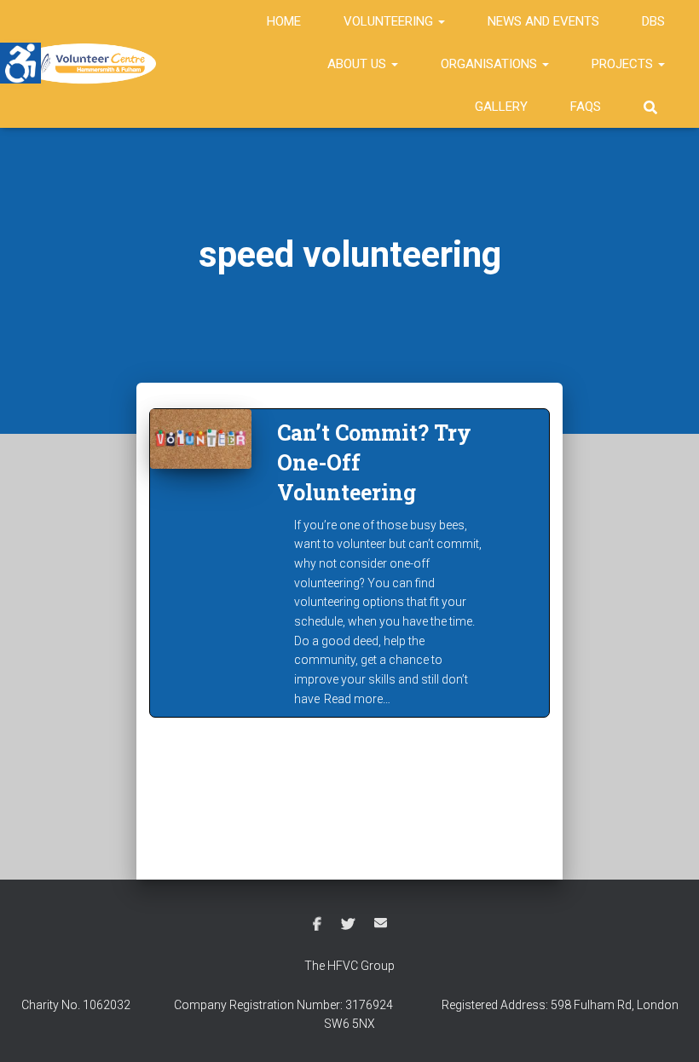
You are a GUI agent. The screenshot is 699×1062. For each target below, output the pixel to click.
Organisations (490, 64)
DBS (653, 21)
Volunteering (390, 21)
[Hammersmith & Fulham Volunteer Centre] (87, 64)
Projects (624, 64)
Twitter (347, 924)
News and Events (543, 21)
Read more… (357, 699)
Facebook (317, 924)
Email (381, 923)
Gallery (501, 106)
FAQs (585, 106)
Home (284, 21)
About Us (358, 64)
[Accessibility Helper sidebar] (20, 63)
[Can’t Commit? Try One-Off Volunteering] (200, 439)
